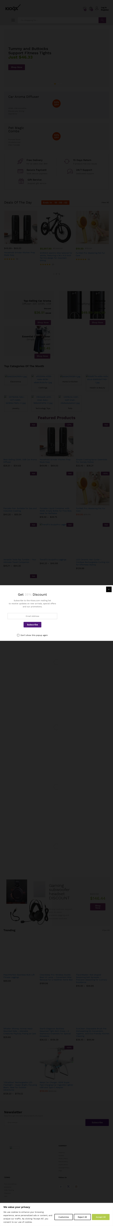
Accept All (101, 1217)
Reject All (82, 1217)
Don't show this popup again (34, 635)
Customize (63, 1217)
